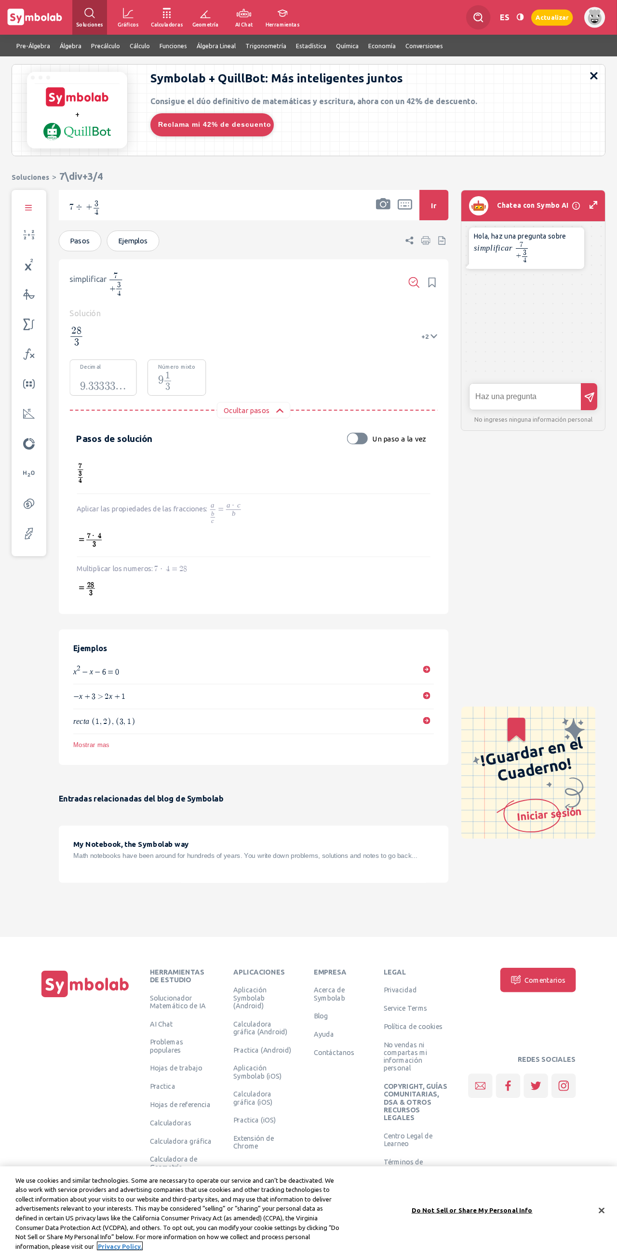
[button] (383, 211)
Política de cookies (413, 1026)
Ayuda (324, 1034)
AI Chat (161, 1024)
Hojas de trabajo (176, 1067)
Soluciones (30, 177)
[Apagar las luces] (520, 17)
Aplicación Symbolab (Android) (249, 997)
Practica (162, 1086)
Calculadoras (170, 1122)
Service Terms (406, 1008)
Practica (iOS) (254, 1119)
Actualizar (552, 17)
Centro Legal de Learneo (408, 1139)
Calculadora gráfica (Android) (260, 1027)
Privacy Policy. (120, 1246)
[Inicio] (85, 997)
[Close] (601, 1210)
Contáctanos (334, 1052)
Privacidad (400, 989)
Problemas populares (166, 1045)
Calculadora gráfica (181, 1141)
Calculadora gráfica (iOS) (252, 1097)
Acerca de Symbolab (329, 993)
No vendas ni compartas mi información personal (406, 1056)
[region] (308, 1211)
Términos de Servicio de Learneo (414, 1165)
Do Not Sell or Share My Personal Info (472, 1210)
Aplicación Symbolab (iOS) (257, 1071)
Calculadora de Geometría (174, 1162)
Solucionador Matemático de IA (178, 1001)
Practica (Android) (262, 1050)
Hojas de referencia (180, 1104)
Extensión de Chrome (253, 1141)
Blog (321, 1015)
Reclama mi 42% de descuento (214, 124)
